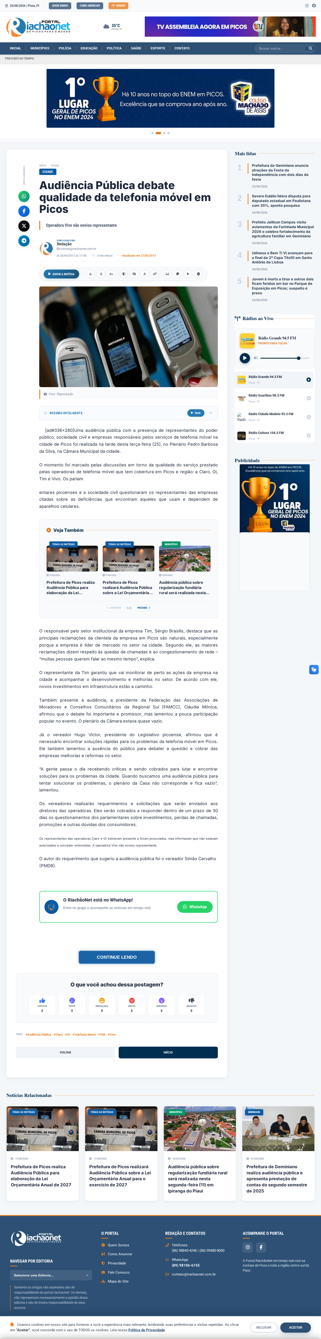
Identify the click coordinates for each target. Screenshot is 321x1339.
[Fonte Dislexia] (144, 274)
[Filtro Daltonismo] (177, 274)
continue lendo (117, 957)
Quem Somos (60, 5)
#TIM (101, 1034)
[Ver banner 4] (168, 133)
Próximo (142, 607)
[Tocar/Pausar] (245, 358)
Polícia (65, 48)
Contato (182, 48)
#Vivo (112, 1034)
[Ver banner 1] (152, 133)
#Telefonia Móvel (84, 1034)
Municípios (40, 48)
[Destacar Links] (155, 274)
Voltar (65, 1052)
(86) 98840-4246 (184, 1250)
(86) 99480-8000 (212, 1250)
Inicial (15, 48)
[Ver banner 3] (164, 133)
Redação (64, 244)
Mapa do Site (118, 1281)
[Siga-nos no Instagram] (307, 6)
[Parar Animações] (198, 274)
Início (42, 165)
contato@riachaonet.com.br (78, 248)
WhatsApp (198, 907)
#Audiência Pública (38, 1034)
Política (114, 48)
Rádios (120, 5)
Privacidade (117, 1263)
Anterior (115, 607)
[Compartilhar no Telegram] (24, 240)
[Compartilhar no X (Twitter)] (24, 225)
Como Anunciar (90, 5)
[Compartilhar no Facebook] (24, 211)
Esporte (158, 48)
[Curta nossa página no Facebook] (314, 6)
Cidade (55, 165)
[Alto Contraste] (124, 274)
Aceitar (295, 1327)
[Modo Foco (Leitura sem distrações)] (167, 274)
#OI (67, 1034)
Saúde (136, 48)
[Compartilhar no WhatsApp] (24, 196)
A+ (112, 274)
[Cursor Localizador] (188, 274)
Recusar (263, 1327)
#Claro (58, 1034)
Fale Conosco (119, 1272)
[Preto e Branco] (134, 274)
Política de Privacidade (146, 1330)
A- (90, 274)
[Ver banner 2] (158, 133)
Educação (89, 48)
